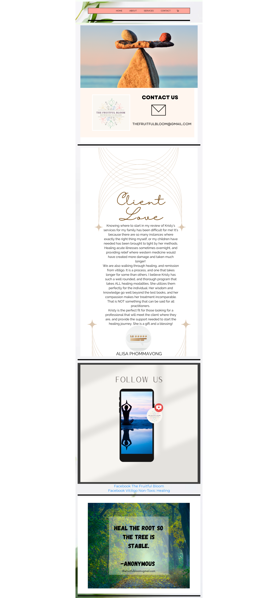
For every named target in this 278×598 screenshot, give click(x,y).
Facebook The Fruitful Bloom (139, 486)
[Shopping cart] (178, 11)
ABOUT (133, 11)
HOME (119, 11)
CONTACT (166, 11)
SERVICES (149, 11)
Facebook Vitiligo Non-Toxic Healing (139, 490)
